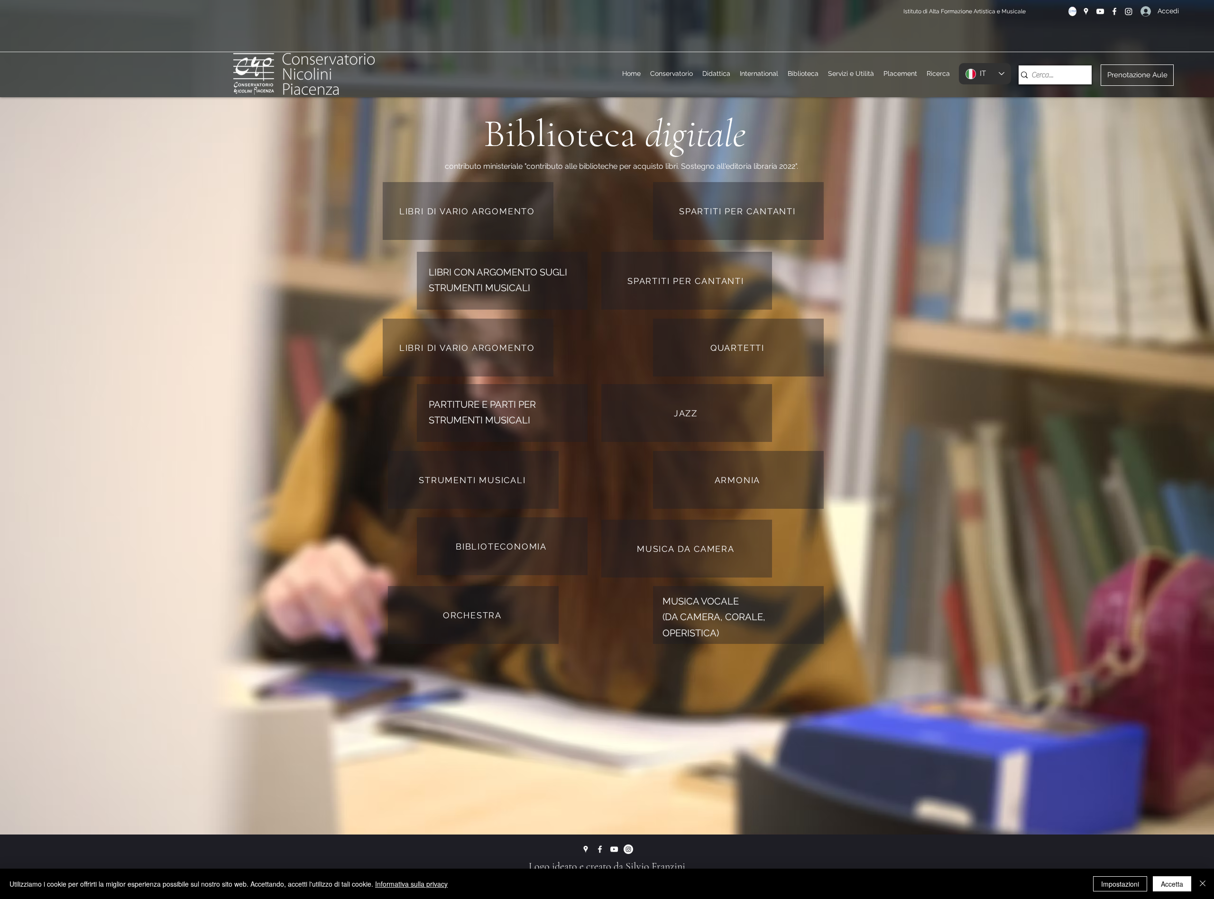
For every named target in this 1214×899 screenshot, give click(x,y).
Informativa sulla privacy (411, 884)
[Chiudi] (1202, 883)
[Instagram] (1128, 11)
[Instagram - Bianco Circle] (628, 849)
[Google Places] (1086, 11)
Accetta (1172, 884)
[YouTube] (1100, 11)
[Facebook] (1114, 11)
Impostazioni (1120, 884)
